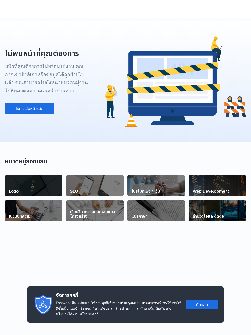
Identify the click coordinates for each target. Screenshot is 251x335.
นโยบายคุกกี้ (89, 314)
